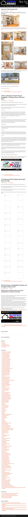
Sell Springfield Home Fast (5, 459)
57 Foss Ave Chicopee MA (5, 390)
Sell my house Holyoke (13, 91)
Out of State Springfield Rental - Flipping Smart (8, 505)
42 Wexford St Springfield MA (5, 385)
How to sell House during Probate (6, 426)
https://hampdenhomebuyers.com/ (15, 84)
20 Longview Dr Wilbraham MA (6, 370)
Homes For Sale (22, 6)
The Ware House (4, 476)
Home (4, 6)
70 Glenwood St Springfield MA (6, 394)
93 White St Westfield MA (5, 402)
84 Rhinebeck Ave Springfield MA (6, 398)
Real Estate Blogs (4, 442)
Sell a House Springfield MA (5, 449)
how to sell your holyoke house (6, 427)
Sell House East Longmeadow (6, 453)
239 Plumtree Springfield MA (5, 374)
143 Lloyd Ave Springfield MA (6, 360)
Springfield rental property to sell (6, 474)
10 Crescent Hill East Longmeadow (6, 351)
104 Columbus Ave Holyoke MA (6, 352)
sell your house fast (10, 325)
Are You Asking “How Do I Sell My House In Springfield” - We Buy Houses (11, 503)
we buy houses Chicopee (16, 325)
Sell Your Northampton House (6, 462)
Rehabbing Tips (4, 444)
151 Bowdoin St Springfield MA (6, 362)
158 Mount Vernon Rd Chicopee (6, 363)
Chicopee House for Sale (5, 406)
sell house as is (4, 451)
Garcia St (3, 419)
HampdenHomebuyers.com (5, 344)
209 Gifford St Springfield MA (5, 372)
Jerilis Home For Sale (4, 431)
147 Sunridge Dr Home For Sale (6, 361)
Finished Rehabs (4, 416)
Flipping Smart (3, 2)
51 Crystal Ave (4, 386)
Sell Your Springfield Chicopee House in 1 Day (8, 463)
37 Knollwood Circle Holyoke (7, 281)
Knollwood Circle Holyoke (7, 280)
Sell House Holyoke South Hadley (6, 454)
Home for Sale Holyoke (14, 281)
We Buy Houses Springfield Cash (6, 484)
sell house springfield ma (5, 455)
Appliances (3, 403)
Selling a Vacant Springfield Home (6, 466)
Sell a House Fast (4, 448)
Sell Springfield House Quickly (6, 460)
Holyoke (12, 27)
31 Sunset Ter (3, 375)
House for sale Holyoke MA (7, 91)
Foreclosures (3, 418)
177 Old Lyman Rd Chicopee (5, 367)
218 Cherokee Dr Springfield (5, 373)
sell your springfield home (5, 464)
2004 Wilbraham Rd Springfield (6, 371)
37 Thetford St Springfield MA (5, 381)
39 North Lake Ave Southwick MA (6, 384)
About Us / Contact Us (9, 6)
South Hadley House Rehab (5, 472)
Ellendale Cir (3, 413)
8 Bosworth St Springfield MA (5, 396)
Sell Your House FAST (19, 310)
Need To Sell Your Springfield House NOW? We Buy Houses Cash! (14, 508)
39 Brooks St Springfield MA (5, 383)
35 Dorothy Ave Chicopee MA (6, 379)
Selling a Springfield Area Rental (6, 465)
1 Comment (10, 288)
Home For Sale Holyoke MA (9, 9)
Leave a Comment (11, 100)
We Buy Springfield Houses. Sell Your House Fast (8, 486)
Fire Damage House (4, 417)
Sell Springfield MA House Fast (6, 345)
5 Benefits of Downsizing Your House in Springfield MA (9, 494)
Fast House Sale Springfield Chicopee (7, 414)
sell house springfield (11, 175)
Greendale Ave (4, 420)
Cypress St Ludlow (4, 409)
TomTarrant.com (4, 346)
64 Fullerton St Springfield (5, 393)
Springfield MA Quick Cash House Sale (7, 473)
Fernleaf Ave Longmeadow (5, 415)
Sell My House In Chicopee (5, 456)
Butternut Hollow (4, 404)
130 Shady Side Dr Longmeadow (6, 359)
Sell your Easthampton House (6, 461)
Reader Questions (4, 441)
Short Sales (3, 471)
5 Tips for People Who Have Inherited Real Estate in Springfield (10, 493)
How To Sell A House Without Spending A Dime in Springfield (10, 495)
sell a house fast (6, 325)
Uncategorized (4, 478)
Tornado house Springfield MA (6, 477)
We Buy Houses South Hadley (6, 483)
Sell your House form (4, 310)
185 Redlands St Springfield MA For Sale (7, 368)
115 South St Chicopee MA (5, 357)
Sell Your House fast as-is (12, 157)
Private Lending (4, 439)
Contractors (3, 408)
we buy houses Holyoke (19, 91)
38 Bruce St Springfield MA (5, 382)
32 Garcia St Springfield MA (5, 378)
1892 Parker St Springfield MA (6, 369)
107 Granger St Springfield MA (6, 355)
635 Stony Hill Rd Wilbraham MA (6, 392)
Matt (6, 100)
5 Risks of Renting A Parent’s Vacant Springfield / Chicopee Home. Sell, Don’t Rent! (12, 97)
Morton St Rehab (4, 436)
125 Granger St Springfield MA (6, 358)
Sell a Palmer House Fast (5, 450)
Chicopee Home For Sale (5, 405)
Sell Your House (16, 6)
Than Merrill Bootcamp (5, 475)
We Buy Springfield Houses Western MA (17, 324)
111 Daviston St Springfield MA (6, 356)
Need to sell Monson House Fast (6, 438)
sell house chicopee (6, 175)
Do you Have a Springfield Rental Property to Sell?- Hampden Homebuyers (11, 509)
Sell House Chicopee (4, 452)
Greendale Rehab (4, 421)
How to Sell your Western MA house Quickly (7, 429)
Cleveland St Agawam (5, 407)
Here (5, 88)
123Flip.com (3, 342)
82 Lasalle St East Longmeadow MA (6, 397)
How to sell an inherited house (6, 425)
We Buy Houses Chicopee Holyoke (8, 324)
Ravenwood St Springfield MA (6, 440)
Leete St (3, 433)
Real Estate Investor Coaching (6, 443)
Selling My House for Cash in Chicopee (7, 496)
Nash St (3, 437)
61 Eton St (3, 391)
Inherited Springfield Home (5, 430)
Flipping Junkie (4, 343)
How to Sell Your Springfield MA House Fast (7, 428)
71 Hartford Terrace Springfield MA (6, 395)
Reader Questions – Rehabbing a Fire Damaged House (13, 502)
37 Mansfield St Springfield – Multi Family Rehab (8, 380)
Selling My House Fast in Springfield (6, 497)
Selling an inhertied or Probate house (8, 174)
